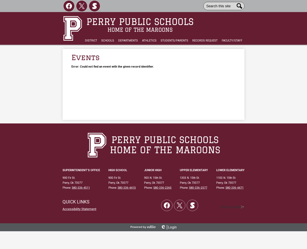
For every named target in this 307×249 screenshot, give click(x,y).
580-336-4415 (127, 187)
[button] (91, 41)
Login (169, 227)
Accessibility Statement (79, 209)
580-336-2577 (198, 187)
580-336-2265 (162, 187)
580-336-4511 (81, 187)
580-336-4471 (234, 187)
